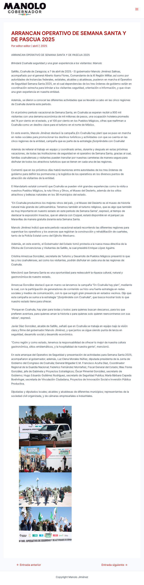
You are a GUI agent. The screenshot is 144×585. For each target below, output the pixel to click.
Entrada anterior (29, 565)
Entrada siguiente (114, 565)
